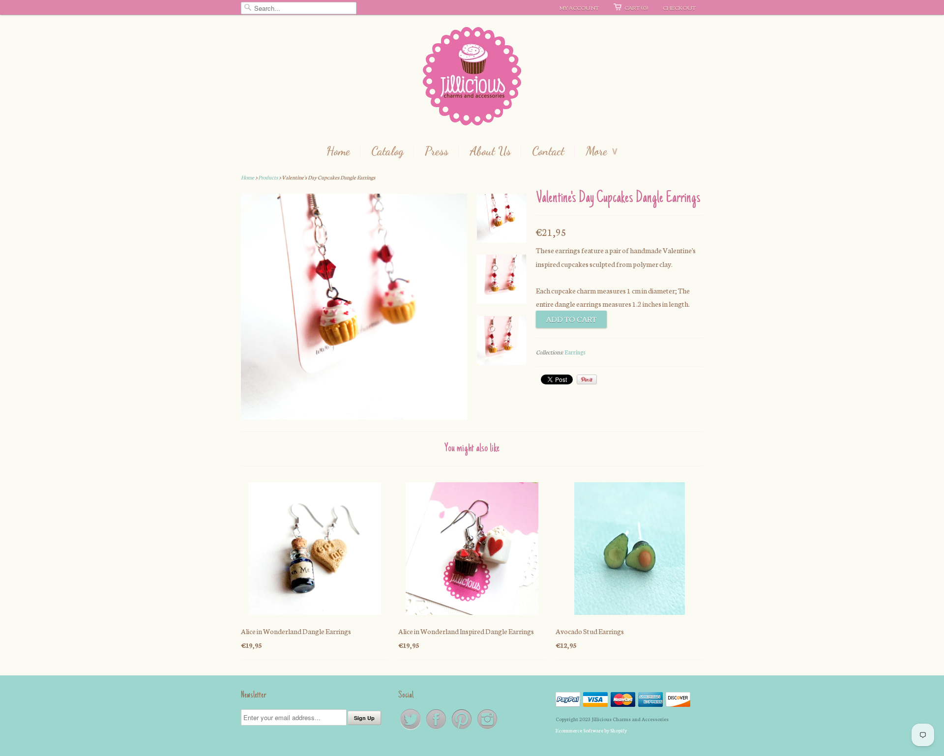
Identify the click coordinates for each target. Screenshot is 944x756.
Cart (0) (636, 7)
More (602, 151)
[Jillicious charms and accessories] (472, 78)
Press (436, 151)
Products (268, 177)
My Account (579, 7)
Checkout (679, 7)
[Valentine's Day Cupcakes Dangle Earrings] (501, 220)
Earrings (575, 352)
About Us (490, 151)
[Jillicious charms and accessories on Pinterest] (462, 729)
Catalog (387, 151)
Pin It (587, 379)
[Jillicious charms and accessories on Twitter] (411, 729)
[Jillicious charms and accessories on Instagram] (487, 729)
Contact (548, 151)
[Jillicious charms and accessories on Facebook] (436, 729)
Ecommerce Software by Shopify (591, 730)
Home (338, 151)
